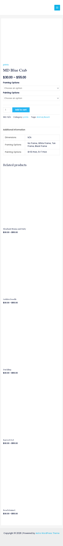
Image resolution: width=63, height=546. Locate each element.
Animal (40, 117)
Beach (47, 117)
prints (6, 64)
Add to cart (21, 109)
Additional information (14, 129)
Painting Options (11, 92)
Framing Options (11, 82)
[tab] (31, 130)
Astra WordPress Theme (47, 533)
